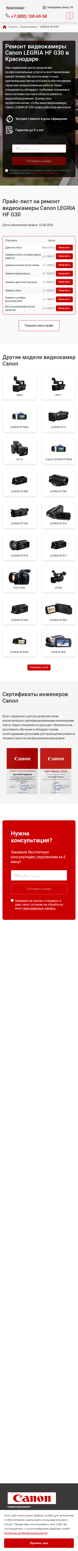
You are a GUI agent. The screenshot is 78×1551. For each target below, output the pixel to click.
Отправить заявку (39, 161)
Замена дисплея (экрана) (21, 282)
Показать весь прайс (39, 325)
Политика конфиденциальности (25, 1533)
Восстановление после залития (20, 308)
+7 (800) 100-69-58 (29, 16)
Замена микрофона (17, 273)
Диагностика (13, 247)
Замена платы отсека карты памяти (23, 256)
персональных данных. (45, 173)
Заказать (64, 247)
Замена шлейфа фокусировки (15, 299)
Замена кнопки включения (22, 265)
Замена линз (13, 290)
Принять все (39, 1543)
